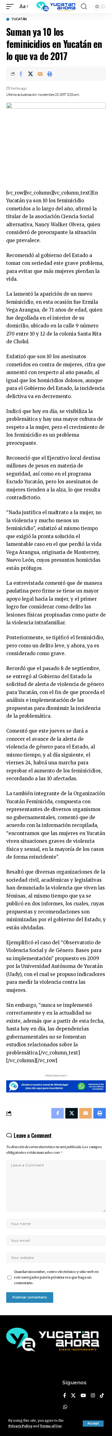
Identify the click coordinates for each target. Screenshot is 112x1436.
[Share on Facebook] (20, 74)
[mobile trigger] (11, 6)
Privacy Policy (20, 1426)
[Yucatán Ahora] (56, 7)
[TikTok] (102, 1395)
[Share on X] (30, 74)
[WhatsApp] (65, 1407)
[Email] (40, 74)
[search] (83, 7)
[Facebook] (64, 1395)
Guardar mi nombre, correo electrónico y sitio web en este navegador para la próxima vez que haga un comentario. (56, 1277)
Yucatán (19, 19)
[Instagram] (93, 1395)
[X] (73, 1395)
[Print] (49, 74)
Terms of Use (51, 1426)
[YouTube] (83, 1395)
